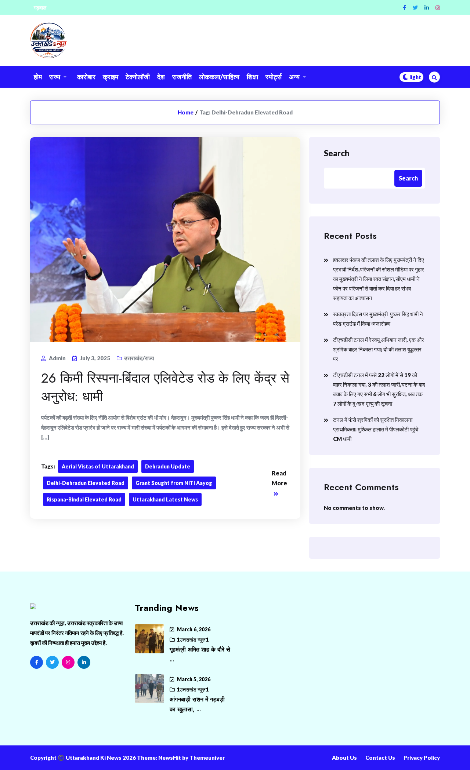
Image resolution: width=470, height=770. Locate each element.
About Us (344, 757)
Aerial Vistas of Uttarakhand (98, 466)
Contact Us (380, 757)
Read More (279, 478)
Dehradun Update (167, 466)
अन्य (294, 77)
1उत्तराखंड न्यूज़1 (193, 639)
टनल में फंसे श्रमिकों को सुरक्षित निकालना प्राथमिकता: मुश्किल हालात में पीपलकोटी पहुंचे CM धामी (375, 429)
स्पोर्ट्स (273, 77)
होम (38, 77)
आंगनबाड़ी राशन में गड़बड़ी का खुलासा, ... (197, 704)
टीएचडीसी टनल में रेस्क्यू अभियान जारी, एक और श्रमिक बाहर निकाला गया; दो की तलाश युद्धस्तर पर (378, 349)
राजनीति (182, 77)
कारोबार (86, 77)
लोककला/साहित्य (219, 77)
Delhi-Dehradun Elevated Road (85, 483)
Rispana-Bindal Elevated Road (84, 499)
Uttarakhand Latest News (165, 499)
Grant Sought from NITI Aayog (173, 483)
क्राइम (110, 77)
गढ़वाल (40, 7)
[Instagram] (437, 7)
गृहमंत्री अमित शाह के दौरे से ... (200, 654)
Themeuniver (207, 757)
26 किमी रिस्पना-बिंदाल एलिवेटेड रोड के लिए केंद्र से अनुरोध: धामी (165, 387)
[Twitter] (415, 7)
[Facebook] (404, 7)
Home (186, 112)
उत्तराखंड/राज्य (139, 358)
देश (161, 77)
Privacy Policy (422, 757)
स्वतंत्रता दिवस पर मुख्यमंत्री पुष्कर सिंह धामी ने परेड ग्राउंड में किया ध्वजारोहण (378, 319)
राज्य (54, 77)
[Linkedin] (426, 7)
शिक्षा (252, 77)
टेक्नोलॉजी (138, 77)
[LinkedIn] (83, 662)
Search (337, 153)
